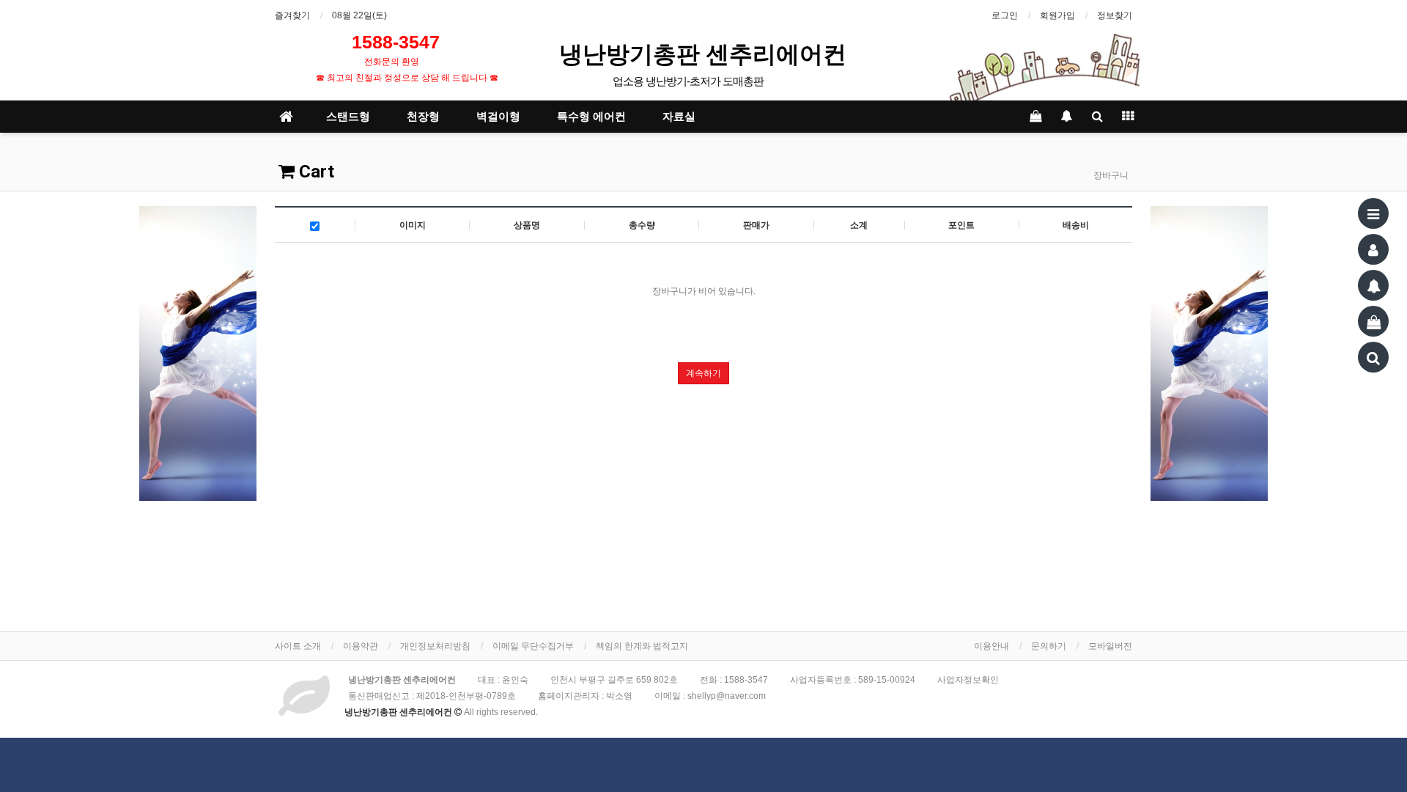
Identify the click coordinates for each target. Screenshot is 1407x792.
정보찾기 (1114, 15)
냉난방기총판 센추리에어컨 (705, 53)
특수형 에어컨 (591, 116)
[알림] (1373, 285)
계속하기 (703, 373)
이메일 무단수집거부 (533, 646)
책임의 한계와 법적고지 (642, 646)
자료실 (678, 116)
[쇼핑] (1373, 321)
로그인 (1004, 15)
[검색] (1373, 357)
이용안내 (991, 646)
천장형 (423, 116)
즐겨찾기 (292, 15)
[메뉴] (1373, 213)
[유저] (1373, 249)
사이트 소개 (298, 646)
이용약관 (360, 646)
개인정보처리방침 (435, 646)
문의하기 (1048, 646)
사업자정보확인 (968, 680)
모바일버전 (1110, 646)
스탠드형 (348, 116)
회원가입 (1057, 15)
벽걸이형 (498, 116)
